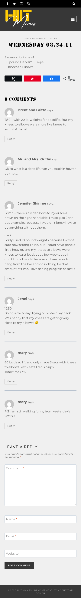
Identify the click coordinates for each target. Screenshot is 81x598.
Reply (11, 138)
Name (11, 519)
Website (12, 553)
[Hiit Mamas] (21, 19)
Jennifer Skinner (32, 203)
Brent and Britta (32, 110)
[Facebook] (8, 4)
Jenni (22, 299)
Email (11, 536)
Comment (15, 468)
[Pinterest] (28, 4)
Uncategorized (35, 38)
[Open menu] (72, 19)
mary (22, 353)
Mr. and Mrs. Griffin (34, 159)
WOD (53, 38)
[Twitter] (14, 4)
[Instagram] (21, 4)
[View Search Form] (74, 3)
